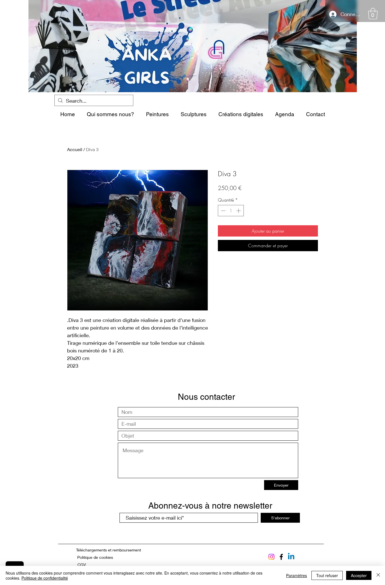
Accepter (359, 575)
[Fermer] (378, 575)
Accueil (74, 149)
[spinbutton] (231, 210)
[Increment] (239, 210)
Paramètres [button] (296, 575)
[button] (373, 13)
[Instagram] (271, 557)
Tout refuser (327, 575)
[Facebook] (281, 557)
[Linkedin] (291, 557)
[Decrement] (223, 210)
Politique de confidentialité (44, 578)
